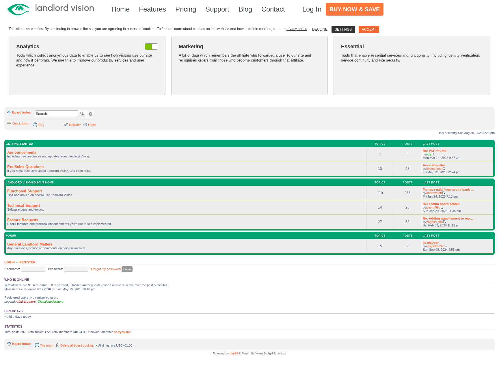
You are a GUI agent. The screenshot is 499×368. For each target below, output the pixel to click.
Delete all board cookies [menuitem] (77, 345)
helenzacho (434, 168)
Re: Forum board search (441, 204)
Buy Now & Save (354, 9)
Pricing (185, 9)
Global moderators (51, 301)
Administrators (26, 301)
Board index (21, 112)
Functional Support (24, 191)
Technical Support (23, 205)
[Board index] (53, 9)
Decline (319, 29)
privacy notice (296, 29)
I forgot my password (106, 269)
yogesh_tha (434, 222)
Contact (273, 9)
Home (120, 9)
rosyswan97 (435, 246)
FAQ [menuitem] (41, 125)
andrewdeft (434, 193)
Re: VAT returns (434, 151)
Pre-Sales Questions (25, 167)
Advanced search (90, 114)
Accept (369, 29)
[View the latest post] (432, 154)
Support (217, 9)
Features (152, 9)
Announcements (21, 152)
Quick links (20, 123)
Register (27, 262)
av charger (431, 242)
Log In (311, 9)
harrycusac (122, 332)
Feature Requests (22, 220)
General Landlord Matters (30, 244)
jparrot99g (433, 207)
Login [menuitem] (92, 125)
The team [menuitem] (46, 345)
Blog (245, 9)
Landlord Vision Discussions (30, 182)
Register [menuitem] (75, 125)
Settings (343, 29)
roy (428, 154)
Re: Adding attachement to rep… (448, 218)
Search (82, 113)
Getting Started (19, 143)
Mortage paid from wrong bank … (448, 189)
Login (9, 262)
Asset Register (434, 165)
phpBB (234, 353)
